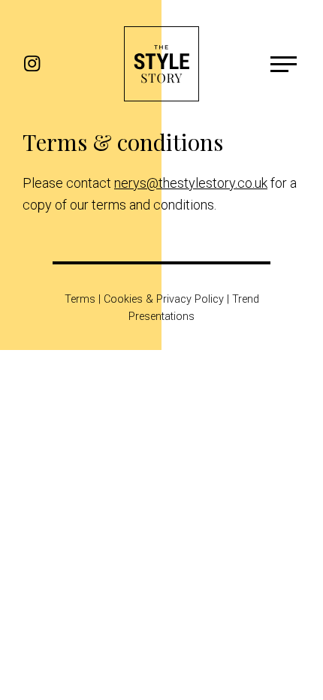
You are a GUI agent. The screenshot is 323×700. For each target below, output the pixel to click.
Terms (80, 299)
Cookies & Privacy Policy (164, 299)
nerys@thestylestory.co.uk (190, 183)
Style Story (161, 63)
